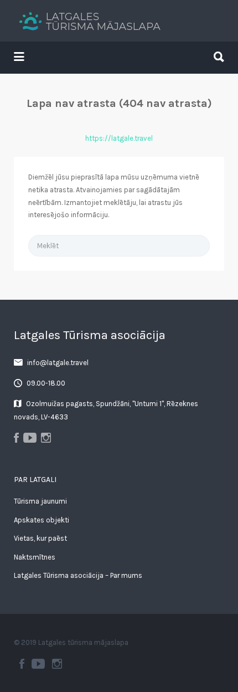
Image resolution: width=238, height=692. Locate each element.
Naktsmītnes (34, 557)
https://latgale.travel (119, 138)
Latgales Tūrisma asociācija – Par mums (78, 575)
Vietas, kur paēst (40, 538)
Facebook (21, 663)
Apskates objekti (41, 520)
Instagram (57, 663)
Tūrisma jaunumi (40, 501)
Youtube (38, 663)
